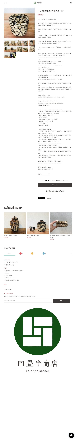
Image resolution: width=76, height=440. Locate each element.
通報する (49, 198)
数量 (39, 174)
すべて (9, 253)
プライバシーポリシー (11, 278)
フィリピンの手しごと (12, 262)
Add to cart (55, 185)
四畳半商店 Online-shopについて (15, 271)
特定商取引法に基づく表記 (12, 280)
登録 (61, 300)
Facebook (8, 289)
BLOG (7, 273)
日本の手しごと (10, 265)
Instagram (9, 287)
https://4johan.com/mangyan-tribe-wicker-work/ (51, 97)
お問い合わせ (9, 275)
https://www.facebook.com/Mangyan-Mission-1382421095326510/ (50, 104)
